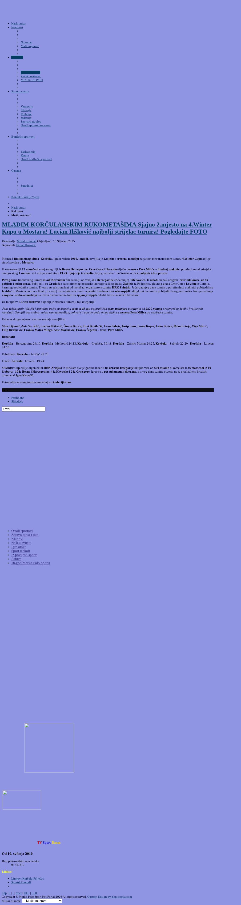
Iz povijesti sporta (24, 555)
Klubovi (17, 539)
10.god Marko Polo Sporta (30, 563)
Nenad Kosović (26, 245)
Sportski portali (21, 882)
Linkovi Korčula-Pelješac (27, 878)
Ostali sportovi (22, 531)
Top (4, 893)
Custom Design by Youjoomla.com (109, 896)
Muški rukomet (26, 241)
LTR (34, 893)
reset (19, 893)
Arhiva (16, 559)
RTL (26, 893)
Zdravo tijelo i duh (25, 535)
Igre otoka (18, 547)
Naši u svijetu (21, 543)
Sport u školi (20, 551)
